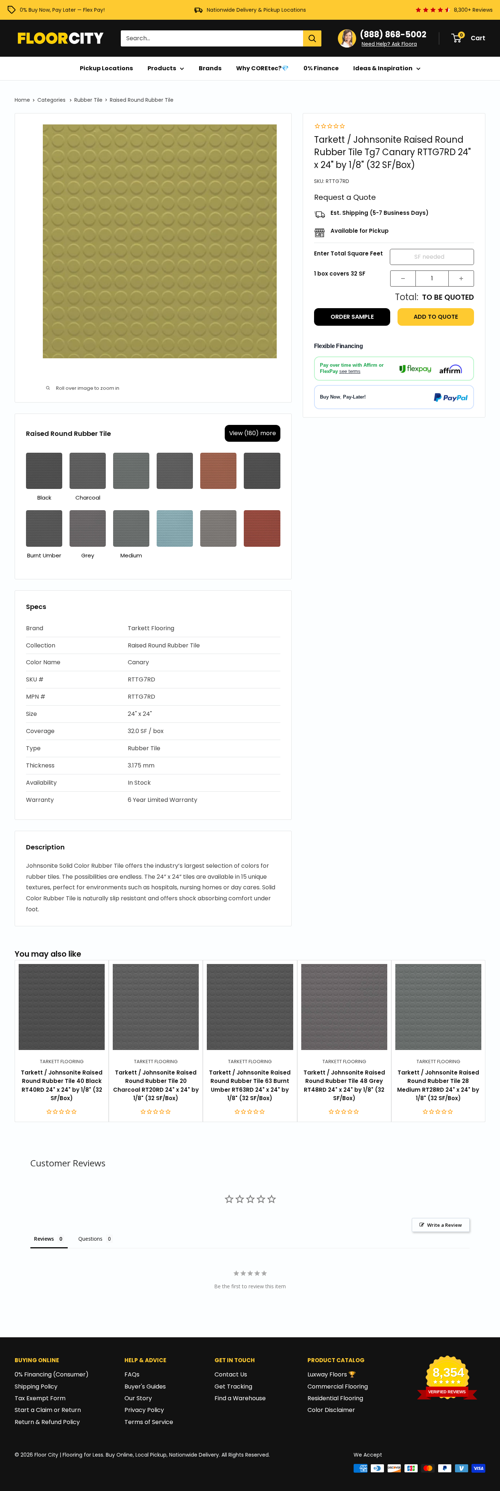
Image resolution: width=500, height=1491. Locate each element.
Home (22, 100)
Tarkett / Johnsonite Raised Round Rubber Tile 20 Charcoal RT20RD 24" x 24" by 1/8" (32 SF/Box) (156, 1085)
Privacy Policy (144, 1410)
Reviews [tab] (44, 1238)
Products (162, 68)
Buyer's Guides (145, 1386)
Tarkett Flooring (61, 1061)
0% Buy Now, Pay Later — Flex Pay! (62, 10)
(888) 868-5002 (393, 34)
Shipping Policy (36, 1386)
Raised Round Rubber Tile (141, 100)
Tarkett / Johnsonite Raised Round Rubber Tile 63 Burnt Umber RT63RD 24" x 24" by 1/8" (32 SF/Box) (250, 1085)
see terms (350, 371)
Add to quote (436, 317)
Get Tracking (233, 1386)
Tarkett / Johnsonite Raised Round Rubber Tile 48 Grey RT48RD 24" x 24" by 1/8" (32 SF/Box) (344, 1085)
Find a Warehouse (240, 1398)
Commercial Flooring (337, 1386)
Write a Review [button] (444, 1225)
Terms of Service (148, 1422)
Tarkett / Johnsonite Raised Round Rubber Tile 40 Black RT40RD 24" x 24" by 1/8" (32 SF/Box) (61, 1085)
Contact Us (230, 1374)
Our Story (138, 1398)
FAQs (131, 1374)
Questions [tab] (90, 1238)
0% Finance (321, 68)
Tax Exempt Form (40, 1398)
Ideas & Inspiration (383, 68)
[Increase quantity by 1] (461, 278)
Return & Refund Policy (47, 1422)
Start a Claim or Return (48, 1410)
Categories (52, 100)
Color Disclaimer (331, 1410)
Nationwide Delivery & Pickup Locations (256, 10)
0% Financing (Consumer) (52, 1374)
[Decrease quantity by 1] (403, 278)
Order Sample (352, 317)
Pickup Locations (106, 68)
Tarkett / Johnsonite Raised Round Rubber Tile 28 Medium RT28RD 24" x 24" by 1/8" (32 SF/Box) (438, 1085)
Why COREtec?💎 (262, 68)
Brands (210, 68)
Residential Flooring (335, 1398)
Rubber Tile (88, 100)
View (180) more (252, 433)
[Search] (312, 38)
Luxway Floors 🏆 (331, 1374)
